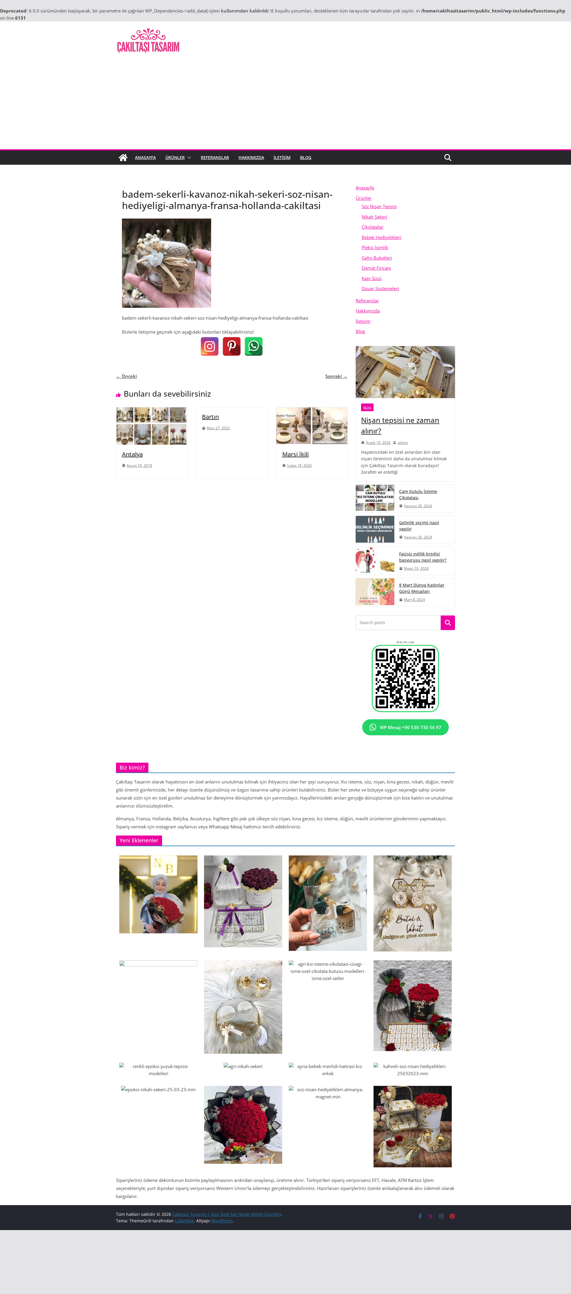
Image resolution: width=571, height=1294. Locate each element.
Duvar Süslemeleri (380, 288)
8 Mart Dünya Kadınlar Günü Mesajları (421, 588)
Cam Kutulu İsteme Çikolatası (418, 494)
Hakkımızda (251, 157)
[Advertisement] (285, 104)
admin (403, 442)
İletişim (282, 157)
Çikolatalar (372, 227)
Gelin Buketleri (377, 258)
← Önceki (126, 376)
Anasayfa (145, 157)
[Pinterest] (231, 346)
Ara (448, 623)
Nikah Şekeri (374, 217)
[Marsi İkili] (311, 411)
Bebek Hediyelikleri (381, 237)
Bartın (210, 417)
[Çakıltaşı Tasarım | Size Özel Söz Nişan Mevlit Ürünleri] (123, 157)
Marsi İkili (295, 454)
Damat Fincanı (376, 268)
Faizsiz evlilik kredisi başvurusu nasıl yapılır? (422, 557)
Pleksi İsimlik (375, 247)
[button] (188, 157)
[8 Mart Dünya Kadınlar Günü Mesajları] (375, 592)
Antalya (132, 454)
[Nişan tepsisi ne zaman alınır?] (405, 372)
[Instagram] (209, 346)
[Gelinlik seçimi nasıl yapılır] (375, 530)
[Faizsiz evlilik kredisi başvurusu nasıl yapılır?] (375, 561)
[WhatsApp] (253, 346)
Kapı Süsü (372, 278)
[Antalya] (151, 411)
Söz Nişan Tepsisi (379, 206)
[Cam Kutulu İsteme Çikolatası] (375, 498)
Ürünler (175, 157)
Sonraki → (336, 376)
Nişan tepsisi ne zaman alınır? (400, 425)
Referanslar (215, 157)
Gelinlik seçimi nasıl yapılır (419, 526)
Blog (305, 157)
